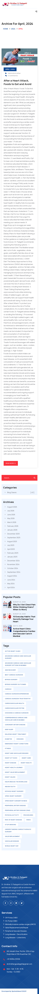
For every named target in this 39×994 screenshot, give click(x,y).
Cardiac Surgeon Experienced (17, 694)
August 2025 (12, 541)
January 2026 (12, 530)
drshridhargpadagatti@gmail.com (19, 964)
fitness (8, 748)
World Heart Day (12, 846)
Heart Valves (10, 777)
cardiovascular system (14, 708)
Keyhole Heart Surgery (14, 791)
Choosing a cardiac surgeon (16, 713)
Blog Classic (20, 492)
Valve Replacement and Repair (16, 927)
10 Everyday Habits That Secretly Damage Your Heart (24, 619)
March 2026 (11, 522)
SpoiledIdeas (16, 991)
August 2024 (12, 576)
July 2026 (10, 511)
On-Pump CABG (11, 921)
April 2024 (11, 587)
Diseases (20, 739)
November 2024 (13, 564)
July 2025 (10, 545)
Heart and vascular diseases (16, 753)
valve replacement (12, 836)
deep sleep (9, 729)
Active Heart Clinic (12, 651)
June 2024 (11, 580)
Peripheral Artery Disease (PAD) (17, 810)
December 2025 (13, 534)
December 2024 (13, 560)
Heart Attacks (11, 758)
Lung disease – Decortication (16, 934)
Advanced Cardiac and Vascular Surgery (18, 657)
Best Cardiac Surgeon (14, 675)
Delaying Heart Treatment (15, 734)
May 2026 (11, 518)
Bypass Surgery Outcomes (15, 684)
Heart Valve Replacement (15, 772)
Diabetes (8, 739)
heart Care (26, 758)
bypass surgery (11, 679)
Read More (10, 463)
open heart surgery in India (16, 801)
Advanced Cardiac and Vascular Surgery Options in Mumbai (18, 664)
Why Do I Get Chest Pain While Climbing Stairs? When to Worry (24, 607)
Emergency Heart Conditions (16, 744)
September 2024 (13, 572)
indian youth (10, 786)
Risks (29, 820)
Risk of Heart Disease (13, 820)
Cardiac (8, 689)
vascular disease (12, 841)
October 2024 (12, 568)
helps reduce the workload (16, 782)
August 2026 (12, 507)
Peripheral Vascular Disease (16, 931)
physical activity (12, 815)
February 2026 (12, 526)
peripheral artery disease (15, 805)
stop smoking (10, 824)
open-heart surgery (13, 796)
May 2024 (11, 583)
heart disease (10, 763)
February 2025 (12, 553)
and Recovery (10, 670)
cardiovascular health (14, 703)
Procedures (28, 815)
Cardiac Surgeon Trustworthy (18, 699)
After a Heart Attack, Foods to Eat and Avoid (17, 82)
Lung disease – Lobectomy (15, 937)
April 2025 (11, 549)
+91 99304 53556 (13, 959)
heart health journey (14, 767)
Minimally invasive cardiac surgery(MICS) (20, 924)
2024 (13, 29)
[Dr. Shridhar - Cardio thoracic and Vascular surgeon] (19, 4)
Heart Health (26, 763)
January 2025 (12, 557)
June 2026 (11, 514)
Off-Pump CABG (11, 918)
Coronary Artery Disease (15, 725)
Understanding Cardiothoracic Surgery (18, 830)
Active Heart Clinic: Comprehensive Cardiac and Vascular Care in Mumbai (24, 632)
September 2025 (13, 537)
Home (5, 29)
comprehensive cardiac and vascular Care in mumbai (16, 719)
